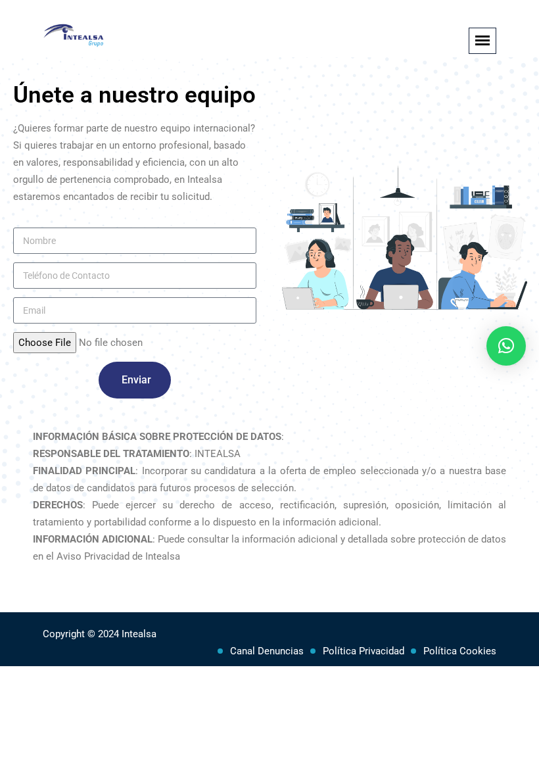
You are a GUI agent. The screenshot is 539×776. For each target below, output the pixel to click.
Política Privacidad (363, 651)
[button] (506, 346)
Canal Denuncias (267, 651)
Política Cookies (459, 651)
